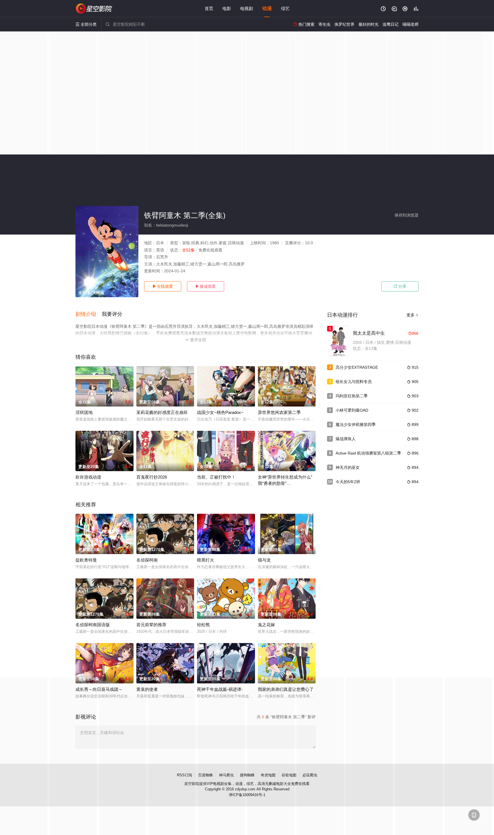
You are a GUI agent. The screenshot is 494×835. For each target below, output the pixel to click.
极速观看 (205, 286)
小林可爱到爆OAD (352, 410)
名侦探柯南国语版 (92, 624)
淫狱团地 (84, 412)
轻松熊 (203, 624)
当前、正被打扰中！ (216, 477)
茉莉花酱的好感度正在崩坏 (162, 412)
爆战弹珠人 (346, 439)
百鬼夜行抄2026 (151, 477)
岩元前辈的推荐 (151, 624)
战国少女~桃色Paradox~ (220, 412)
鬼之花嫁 (266, 624)
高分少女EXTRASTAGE (357, 367)
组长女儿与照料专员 (354, 381)
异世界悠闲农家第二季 (279, 412)
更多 (413, 315)
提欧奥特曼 (86, 560)
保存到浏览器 (407, 215)
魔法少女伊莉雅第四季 (356, 424)
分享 (400, 286)
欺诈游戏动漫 (88, 477)
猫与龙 (264, 560)
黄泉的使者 (147, 689)
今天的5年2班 (348, 481)
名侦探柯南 (147, 560)
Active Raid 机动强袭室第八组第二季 (368, 453)
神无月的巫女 (348, 467)
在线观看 (162, 286)
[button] (88, 314)
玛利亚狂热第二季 (352, 396)
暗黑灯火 (205, 560)
